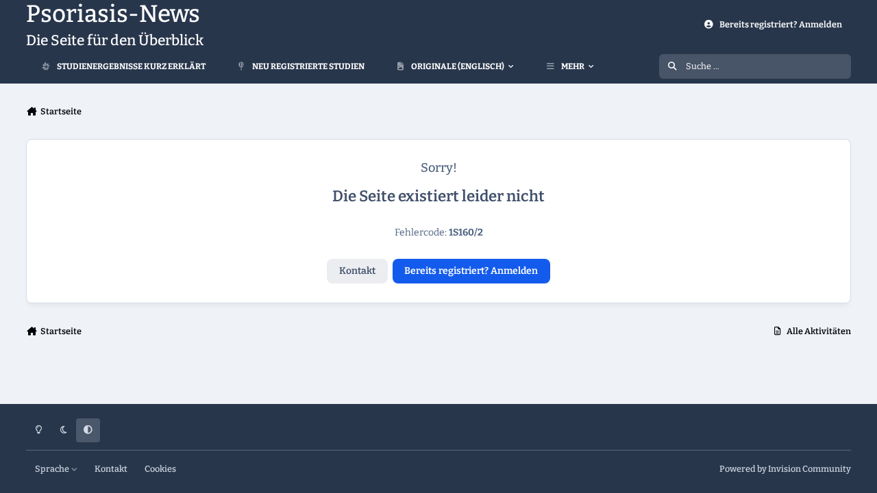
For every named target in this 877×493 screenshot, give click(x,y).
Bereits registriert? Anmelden (471, 271)
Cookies (160, 469)
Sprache (53, 469)
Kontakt (357, 271)
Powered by (785, 469)
